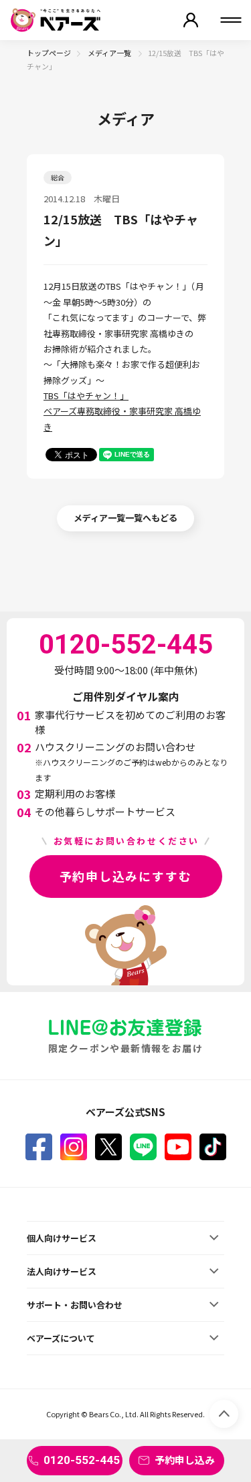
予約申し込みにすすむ (126, 876)
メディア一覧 (110, 52)
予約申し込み (185, 1460)
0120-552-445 (82, 1460)
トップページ (49, 52)
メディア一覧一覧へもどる (125, 517)
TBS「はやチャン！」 (86, 395)
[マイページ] (191, 20)
